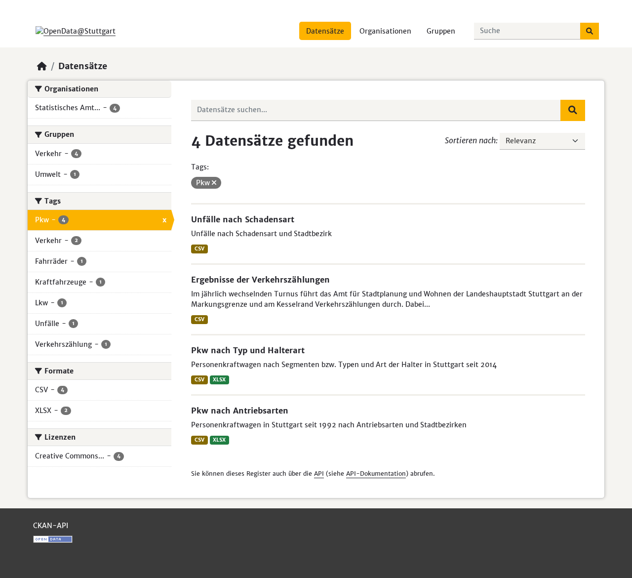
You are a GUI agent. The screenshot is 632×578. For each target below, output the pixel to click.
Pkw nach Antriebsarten (239, 410)
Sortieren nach (470, 140)
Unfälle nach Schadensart (242, 219)
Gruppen (441, 31)
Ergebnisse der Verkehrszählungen (260, 280)
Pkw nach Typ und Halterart (248, 350)
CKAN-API (50, 525)
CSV (199, 249)
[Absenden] (589, 31)
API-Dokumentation (376, 473)
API (319, 473)
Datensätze (325, 31)
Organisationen (385, 31)
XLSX (219, 379)
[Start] (42, 66)
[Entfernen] (214, 182)
